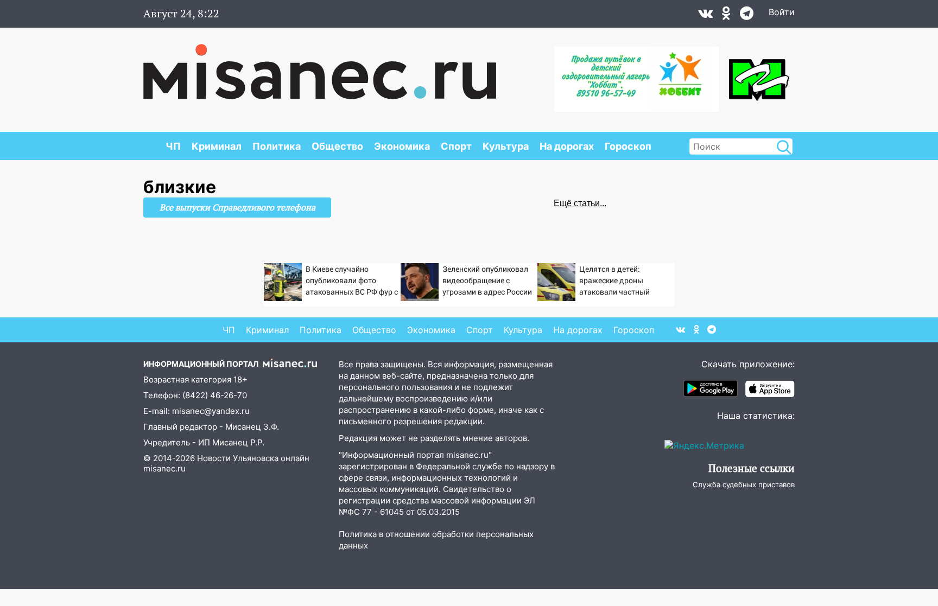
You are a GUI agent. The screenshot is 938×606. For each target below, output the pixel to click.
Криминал (217, 146)
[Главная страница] (319, 66)
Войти (782, 12)
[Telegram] (746, 15)
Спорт (456, 146)
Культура (506, 146)
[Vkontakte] (705, 15)
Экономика (402, 146)
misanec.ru (164, 468)
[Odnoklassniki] (726, 15)
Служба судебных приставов (744, 484)
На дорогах (567, 146)
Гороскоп (628, 146)
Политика (276, 146)
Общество (337, 146)
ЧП (173, 146)
